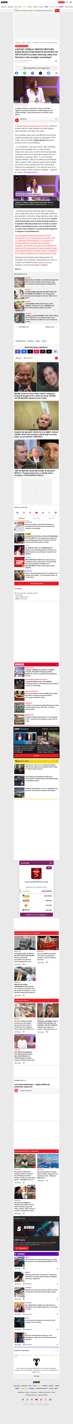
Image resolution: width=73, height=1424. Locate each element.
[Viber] (18, 351)
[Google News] (55, 351)
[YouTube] (43, 351)
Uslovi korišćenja (43, 1395)
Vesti (23, 42)
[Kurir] (4, 2)
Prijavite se (23, 1248)
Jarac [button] (56, 1355)
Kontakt (27, 1392)
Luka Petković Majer (25, 60)
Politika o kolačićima (44, 1392)
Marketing (21, 1392)
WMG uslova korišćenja (42, 262)
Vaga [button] (40, 1355)
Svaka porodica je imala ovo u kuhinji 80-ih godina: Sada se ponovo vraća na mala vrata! (36, 10)
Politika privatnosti (31, 1395)
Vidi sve (36, 755)
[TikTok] (49, 351)
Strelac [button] (51, 1355)
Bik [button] (19, 1355)
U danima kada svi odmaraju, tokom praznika (32, 126)
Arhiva (53, 1392)
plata (44, 341)
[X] (30, 351)
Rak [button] (28, 1355)
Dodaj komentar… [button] (26, 1090)
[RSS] (49, 512)
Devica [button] (36, 1355)
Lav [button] (32, 1355)
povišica (30, 341)
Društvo (29, 42)
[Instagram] (36, 351)
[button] (56, 61)
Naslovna (17, 42)
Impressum (34, 1392)
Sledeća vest (50, 327)
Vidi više (36, 1376)
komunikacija (20, 341)
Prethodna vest (24, 327)
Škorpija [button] (45, 1355)
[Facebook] (24, 351)
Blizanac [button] (23, 1355)
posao (38, 341)
